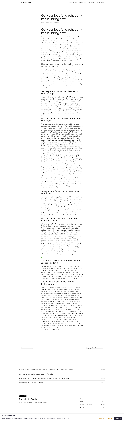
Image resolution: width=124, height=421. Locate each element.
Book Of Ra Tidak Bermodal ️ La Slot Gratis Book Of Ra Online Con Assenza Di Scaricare (46, 370)
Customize (101, 418)
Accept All (118, 418)
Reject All (110, 418)
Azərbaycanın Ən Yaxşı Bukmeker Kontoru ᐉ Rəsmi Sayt (36, 374)
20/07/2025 (103, 369)
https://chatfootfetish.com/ (50, 329)
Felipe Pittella (48, 22)
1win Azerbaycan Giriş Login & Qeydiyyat (31, 382)
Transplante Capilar (25, 2)
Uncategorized (56, 22)
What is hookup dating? (27, 348)
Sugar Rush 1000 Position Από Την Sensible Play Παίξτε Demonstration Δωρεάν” (44, 378)
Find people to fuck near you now (94, 348)
